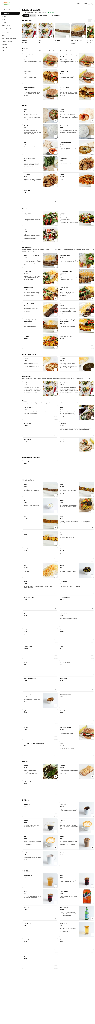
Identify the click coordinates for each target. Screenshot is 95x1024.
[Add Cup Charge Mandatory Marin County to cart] (56, 754)
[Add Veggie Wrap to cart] (56, 450)
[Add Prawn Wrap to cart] (92, 434)
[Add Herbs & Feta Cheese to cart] (56, 169)
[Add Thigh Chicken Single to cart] (56, 689)
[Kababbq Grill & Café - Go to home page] (6, 3)
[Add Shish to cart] (92, 544)
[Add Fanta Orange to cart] (92, 902)
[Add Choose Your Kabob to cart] (56, 473)
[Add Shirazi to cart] (56, 120)
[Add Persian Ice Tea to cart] (56, 886)
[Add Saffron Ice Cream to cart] (56, 793)
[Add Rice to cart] (56, 576)
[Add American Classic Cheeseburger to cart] (92, 66)
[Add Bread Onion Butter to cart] (56, 608)
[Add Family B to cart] (35, 36)
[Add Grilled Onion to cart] (56, 706)
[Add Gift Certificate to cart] (56, 657)
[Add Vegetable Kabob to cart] (92, 266)
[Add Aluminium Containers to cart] (92, 706)
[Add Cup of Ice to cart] (92, 722)
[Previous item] (89, 20)
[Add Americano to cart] (92, 815)
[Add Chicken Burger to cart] (92, 98)
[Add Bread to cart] (92, 527)
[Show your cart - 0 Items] (91, 3)
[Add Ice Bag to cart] (56, 738)
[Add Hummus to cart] (92, 120)
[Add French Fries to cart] (92, 169)
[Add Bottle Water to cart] (56, 935)
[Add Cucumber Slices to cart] (92, 608)
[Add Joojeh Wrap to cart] (56, 434)
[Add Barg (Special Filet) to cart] (56, 315)
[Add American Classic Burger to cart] (56, 66)
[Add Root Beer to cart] (56, 918)
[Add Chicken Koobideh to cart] (92, 673)
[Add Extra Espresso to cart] (92, 864)
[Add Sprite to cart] (92, 951)
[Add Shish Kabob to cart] (92, 315)
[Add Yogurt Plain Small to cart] (56, 201)
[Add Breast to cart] (56, 544)
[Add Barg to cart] (56, 527)
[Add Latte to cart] (56, 847)
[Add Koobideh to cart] (68, 36)
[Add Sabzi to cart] (56, 673)
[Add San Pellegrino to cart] (92, 918)
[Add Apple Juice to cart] (92, 935)
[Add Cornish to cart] (92, 560)
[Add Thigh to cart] (92, 754)
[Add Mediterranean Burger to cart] (56, 98)
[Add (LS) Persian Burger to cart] (92, 738)
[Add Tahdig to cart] (92, 185)
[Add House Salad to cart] (56, 224)
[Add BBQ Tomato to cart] (92, 592)
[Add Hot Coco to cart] (56, 864)
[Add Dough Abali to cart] (56, 951)
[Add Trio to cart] (56, 153)
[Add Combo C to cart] (56, 347)
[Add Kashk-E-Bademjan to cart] (92, 153)
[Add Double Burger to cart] (56, 82)
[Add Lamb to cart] (92, 418)
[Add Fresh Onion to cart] (92, 625)
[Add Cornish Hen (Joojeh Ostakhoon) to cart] (92, 282)
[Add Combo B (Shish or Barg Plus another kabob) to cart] (92, 331)
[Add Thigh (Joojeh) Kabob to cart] (92, 347)
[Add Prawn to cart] (56, 592)
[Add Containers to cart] (92, 641)
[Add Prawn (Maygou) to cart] (56, 298)
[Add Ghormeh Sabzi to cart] (92, 369)
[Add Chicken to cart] (92, 450)
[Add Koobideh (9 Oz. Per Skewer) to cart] (84, 36)
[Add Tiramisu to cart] (56, 776)
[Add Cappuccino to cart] (92, 831)
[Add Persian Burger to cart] (92, 82)
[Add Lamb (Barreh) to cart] (92, 298)
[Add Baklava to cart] (92, 776)
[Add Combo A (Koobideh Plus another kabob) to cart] (56, 331)
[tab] (25, 15)
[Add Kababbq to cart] (92, 224)
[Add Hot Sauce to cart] (56, 641)
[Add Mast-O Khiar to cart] (56, 137)
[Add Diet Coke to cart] (56, 902)
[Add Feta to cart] (56, 511)
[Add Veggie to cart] (92, 511)
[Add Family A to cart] (51, 36)
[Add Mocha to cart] (92, 847)
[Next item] (92, 20)
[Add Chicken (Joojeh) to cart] (56, 282)
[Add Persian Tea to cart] (56, 815)
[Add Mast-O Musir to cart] (92, 137)
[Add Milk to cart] (56, 967)
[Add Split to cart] (56, 722)
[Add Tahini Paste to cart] (56, 560)
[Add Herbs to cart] (92, 657)
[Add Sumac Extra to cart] (92, 689)
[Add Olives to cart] (92, 576)
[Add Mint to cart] (56, 625)
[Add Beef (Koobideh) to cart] (56, 418)
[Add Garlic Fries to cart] (56, 185)
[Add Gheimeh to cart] (56, 369)
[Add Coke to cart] (92, 886)
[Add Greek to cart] (56, 240)
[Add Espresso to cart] (56, 831)
